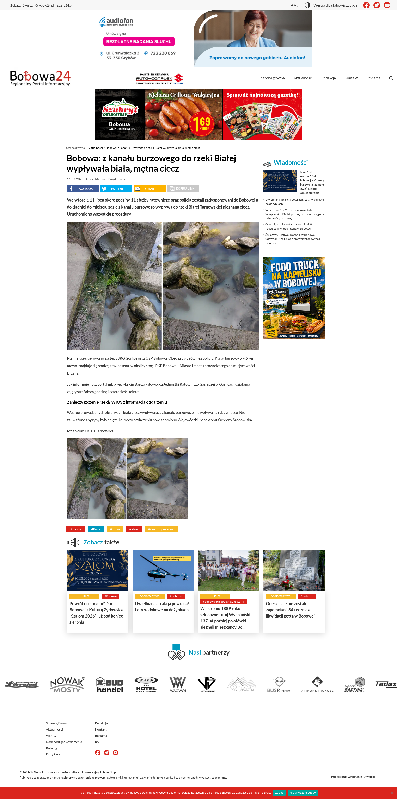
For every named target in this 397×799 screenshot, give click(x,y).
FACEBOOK (85, 188)
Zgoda (279, 792)
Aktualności (303, 78)
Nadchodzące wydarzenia (64, 742)
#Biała (95, 529)
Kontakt (351, 78)
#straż (133, 529)
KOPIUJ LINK (185, 188)
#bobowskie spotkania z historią (223, 601)
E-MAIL (149, 188)
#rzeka (115, 529)
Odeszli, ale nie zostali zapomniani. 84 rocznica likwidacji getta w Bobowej (290, 609)
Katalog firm (54, 748)
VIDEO (51, 735)
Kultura (84, 596)
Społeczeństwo (149, 596)
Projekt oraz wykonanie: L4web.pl (353, 776)
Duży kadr (53, 754)
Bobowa (75, 529)
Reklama (373, 78)
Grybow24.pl (44, 5)
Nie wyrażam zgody (303, 792)
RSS (97, 742)
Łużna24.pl (64, 5)
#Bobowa (110, 596)
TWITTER (117, 188)
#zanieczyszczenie (161, 529)
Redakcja (328, 78)
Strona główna (273, 78)
